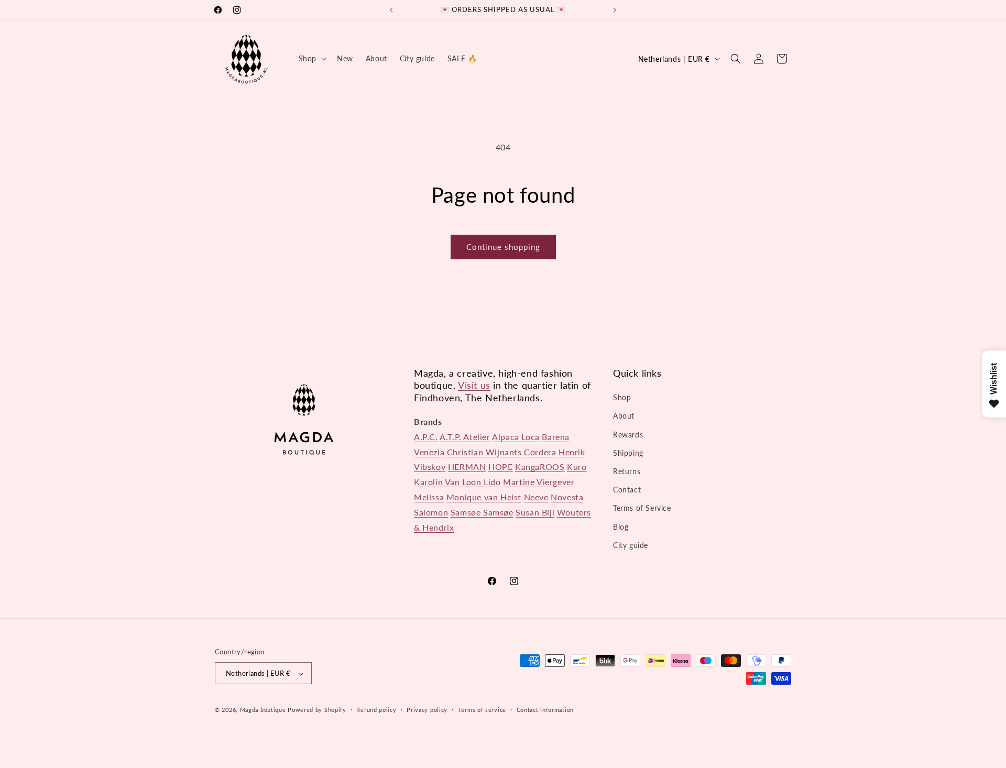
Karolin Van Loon (449, 482)
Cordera (540, 452)
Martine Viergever (538, 482)
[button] (311, 59)
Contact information (545, 709)
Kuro (576, 467)
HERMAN (467, 467)
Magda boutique (263, 710)
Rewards (628, 434)
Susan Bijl (535, 512)
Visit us (474, 385)
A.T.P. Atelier (465, 437)
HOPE (500, 467)
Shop (622, 397)
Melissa (429, 497)
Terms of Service (642, 508)
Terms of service (482, 709)
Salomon (431, 512)
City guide (630, 545)
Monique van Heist (483, 497)
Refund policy (376, 709)
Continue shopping (503, 246)
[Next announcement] (614, 10)
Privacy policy (427, 709)
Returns (626, 471)
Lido (492, 482)
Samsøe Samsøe (482, 512)
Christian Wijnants (484, 452)
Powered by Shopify (317, 710)
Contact (627, 489)
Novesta (567, 497)
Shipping (628, 452)
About (624, 416)
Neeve (536, 497)
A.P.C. (426, 437)
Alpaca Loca (516, 437)
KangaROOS (539, 467)
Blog (620, 526)
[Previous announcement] (391, 10)
